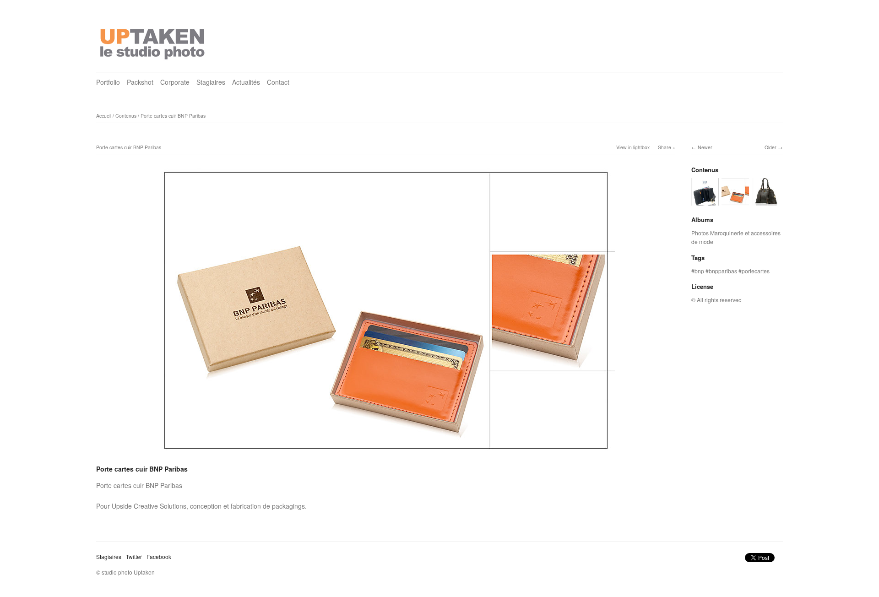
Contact (278, 82)
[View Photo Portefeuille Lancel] (705, 201)
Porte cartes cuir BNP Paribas (173, 115)
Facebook (158, 556)
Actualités (246, 82)
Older (770, 147)
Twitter (134, 556)
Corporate (175, 82)
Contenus (125, 115)
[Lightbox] (386, 456)
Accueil (103, 115)
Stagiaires (210, 82)
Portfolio (108, 82)
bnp (699, 271)
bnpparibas (723, 271)
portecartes (756, 271)
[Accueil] (153, 41)
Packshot (140, 82)
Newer (705, 147)
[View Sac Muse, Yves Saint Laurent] (765, 201)
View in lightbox (633, 147)
